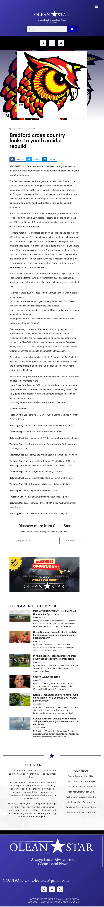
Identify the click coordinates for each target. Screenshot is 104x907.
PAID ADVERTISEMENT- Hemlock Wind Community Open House (54, 613)
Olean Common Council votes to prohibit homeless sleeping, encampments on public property (55, 635)
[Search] (72, 29)
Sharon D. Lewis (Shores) (47, 676)
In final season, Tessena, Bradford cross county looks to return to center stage (55, 657)
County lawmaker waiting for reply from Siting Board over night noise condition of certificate (55, 721)
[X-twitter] (61, 43)
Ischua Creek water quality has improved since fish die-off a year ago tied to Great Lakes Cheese (55, 697)
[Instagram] (43, 43)
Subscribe (69, 540)
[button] (96, 6)
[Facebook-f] (52, 43)
